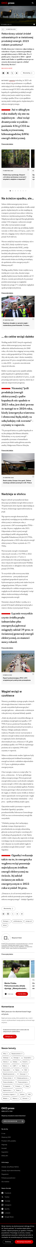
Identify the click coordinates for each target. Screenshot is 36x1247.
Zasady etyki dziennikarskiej (10, 1171)
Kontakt (4, 1148)
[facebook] (8, 914)
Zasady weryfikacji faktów (10, 1167)
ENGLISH (4, 1156)
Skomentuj (26, 73)
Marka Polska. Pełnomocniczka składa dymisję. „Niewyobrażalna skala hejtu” (15, 986)
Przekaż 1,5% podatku (8, 1141)
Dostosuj (8, 1242)
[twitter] (13, 914)
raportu (12, 80)
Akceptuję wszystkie (24, 1242)
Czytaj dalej (22, 994)
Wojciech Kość (17, 938)
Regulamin (5, 1174)
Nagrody (4, 1145)
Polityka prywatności (8, 1178)
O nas (3, 1134)
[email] (17, 914)
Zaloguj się (8, 1037)
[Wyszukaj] (33, 3)
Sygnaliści (4, 1152)
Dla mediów (5, 1182)
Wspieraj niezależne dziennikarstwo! (13, 1116)
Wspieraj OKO (6, 1137)
